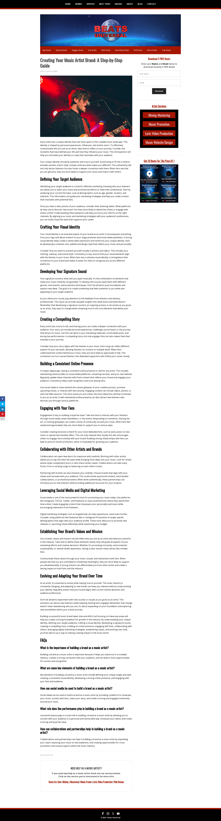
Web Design (119, 781)
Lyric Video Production (102, 781)
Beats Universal (46, 30)
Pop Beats (92, 50)
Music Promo (86, 781)
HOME (67, 4)
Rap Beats (46, 50)
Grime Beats (152, 50)
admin (54, 71)
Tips (51, 755)
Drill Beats (138, 50)
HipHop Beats (61, 50)
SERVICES (91, 4)
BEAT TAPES (104, 4)
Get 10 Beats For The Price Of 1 (159, 161)
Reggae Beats (77, 50)
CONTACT (151, 4)
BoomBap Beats (122, 50)
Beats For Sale (55, 781)
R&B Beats (105, 50)
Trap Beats (166, 50)
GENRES (78, 4)
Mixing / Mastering (71, 781)
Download (159, 91)
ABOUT (130, 4)
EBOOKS (118, 4)
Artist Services (159, 106)
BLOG (140, 4)
